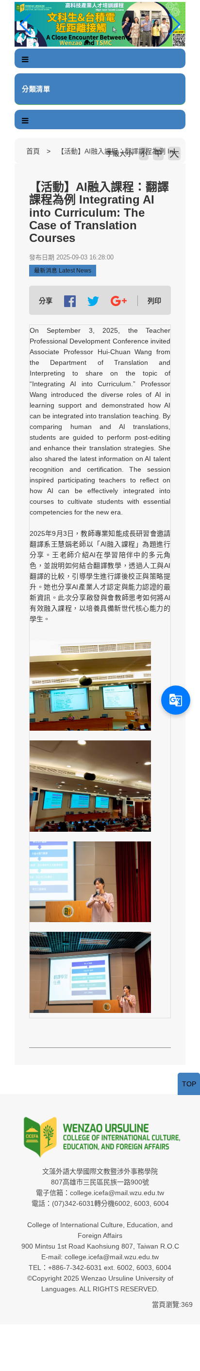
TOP (189, 1084)
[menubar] (25, 60)
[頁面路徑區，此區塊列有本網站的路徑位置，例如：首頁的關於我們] (17, 151)
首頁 (33, 151)
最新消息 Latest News (62, 270)
